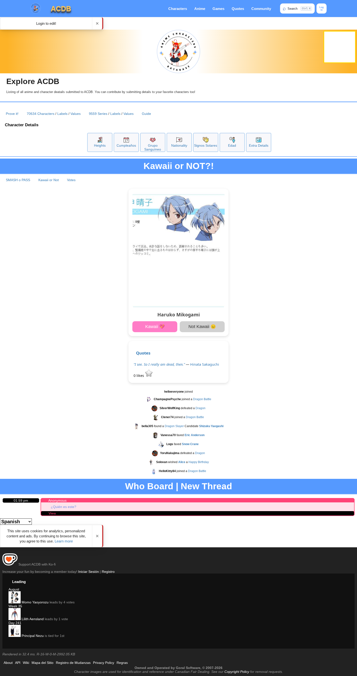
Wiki (26, 663)
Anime (199, 9)
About (8, 663)
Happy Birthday (198, 462)
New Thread (206, 486)
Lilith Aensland (32, 619)
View (52, 513)
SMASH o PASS (18, 180)
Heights (100, 145)
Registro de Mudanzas (73, 663)
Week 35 (15, 606)
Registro (108, 572)
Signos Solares (205, 145)
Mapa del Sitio (42, 663)
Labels (62, 114)
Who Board (149, 486)
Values (75, 114)
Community (261, 9)
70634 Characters (40, 114)
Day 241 (14, 623)
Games (218, 9)
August (13, 589)
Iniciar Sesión (88, 572)
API (17, 663)
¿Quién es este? (63, 507)
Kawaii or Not (48, 180)
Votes (71, 180)
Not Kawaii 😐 (202, 326)
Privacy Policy (103, 663)
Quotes (238, 9)
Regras (122, 663)
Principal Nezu (32, 636)
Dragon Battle (202, 399)
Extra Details (258, 145)
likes (139, 375)
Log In (321, 8)
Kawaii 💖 (155, 326)
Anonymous (57, 500)
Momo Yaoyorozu (35, 602)
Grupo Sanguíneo (152, 147)
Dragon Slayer (174, 426)
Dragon (200, 408)
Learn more (64, 541)
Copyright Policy (236, 672)
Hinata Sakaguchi (204, 364)
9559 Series (98, 114)
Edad (232, 145)
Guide (146, 114)
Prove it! (12, 114)
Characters (177, 9)
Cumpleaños (126, 145)
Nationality (179, 145)
